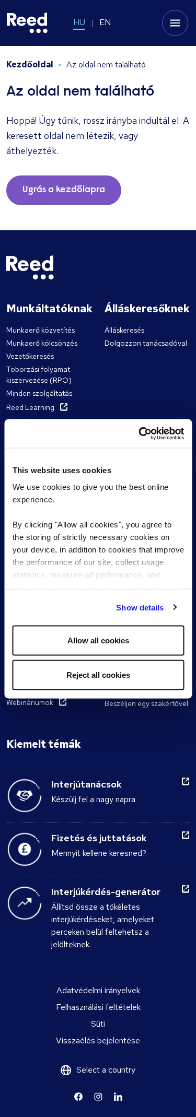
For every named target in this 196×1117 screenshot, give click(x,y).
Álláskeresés (124, 330)
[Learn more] (78, 1096)
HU (79, 22)
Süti (98, 1023)
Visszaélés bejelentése (98, 1040)
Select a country (105, 1069)
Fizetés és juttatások (99, 838)
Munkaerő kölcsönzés (41, 343)
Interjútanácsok (86, 784)
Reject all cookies (98, 674)
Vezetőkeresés (30, 356)
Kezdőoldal (29, 64)
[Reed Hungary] (27, 23)
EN (105, 22)
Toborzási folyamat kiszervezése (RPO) (39, 375)
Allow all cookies (98, 640)
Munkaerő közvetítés (40, 330)
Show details (140, 607)
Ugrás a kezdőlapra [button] (63, 190)
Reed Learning (30, 407)
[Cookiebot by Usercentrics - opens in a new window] (139, 433)
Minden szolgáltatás (39, 393)
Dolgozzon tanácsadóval (146, 343)
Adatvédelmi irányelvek (98, 990)
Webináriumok (29, 702)
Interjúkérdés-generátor (105, 892)
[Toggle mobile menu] (175, 23)
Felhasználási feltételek (98, 1007)
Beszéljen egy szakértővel (146, 703)
